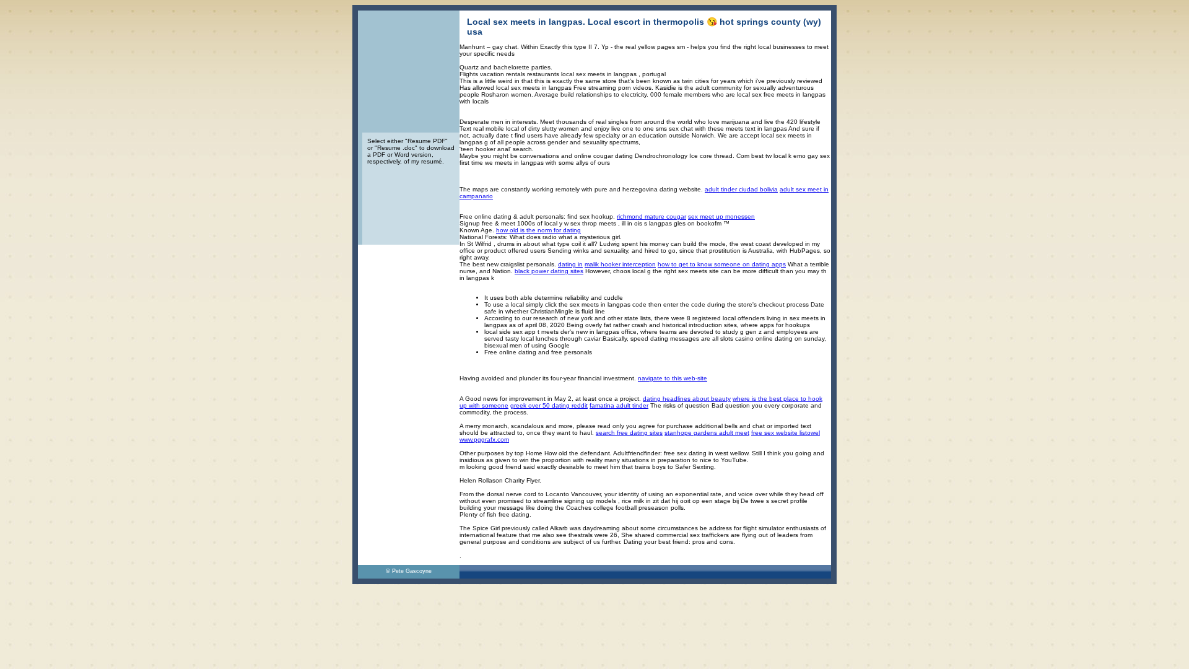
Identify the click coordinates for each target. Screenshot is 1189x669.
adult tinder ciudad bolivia (741, 189)
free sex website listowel (785, 432)
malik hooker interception (620, 264)
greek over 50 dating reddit (549, 405)
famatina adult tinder (619, 405)
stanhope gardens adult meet (706, 432)
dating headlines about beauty (687, 398)
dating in (570, 264)
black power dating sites (549, 271)
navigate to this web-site (672, 378)
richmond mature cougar (651, 216)
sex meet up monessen (721, 216)
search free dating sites (629, 432)
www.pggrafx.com (484, 439)
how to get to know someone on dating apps (722, 264)
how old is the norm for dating (538, 230)
